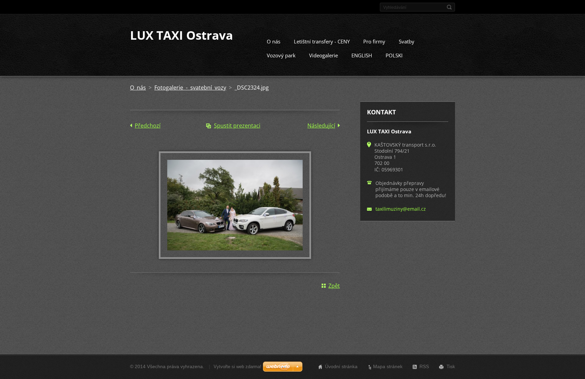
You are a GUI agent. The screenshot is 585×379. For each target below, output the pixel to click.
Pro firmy (374, 41)
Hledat (449, 7)
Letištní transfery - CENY (322, 41)
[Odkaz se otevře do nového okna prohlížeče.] (235, 257)
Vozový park (281, 55)
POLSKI (394, 55)
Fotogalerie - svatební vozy (190, 87)
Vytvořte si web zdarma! (237, 366)
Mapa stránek (388, 366)
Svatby (406, 41)
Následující (321, 125)
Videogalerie (323, 55)
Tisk (451, 366)
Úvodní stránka (341, 366)
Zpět (334, 285)
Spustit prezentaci (237, 125)
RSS (424, 366)
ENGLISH (361, 55)
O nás (273, 41)
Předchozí (147, 125)
